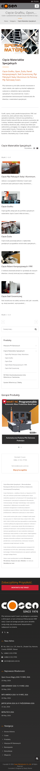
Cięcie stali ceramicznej (11, 296)
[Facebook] (2, 632)
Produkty (7, 739)
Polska (36, 1)
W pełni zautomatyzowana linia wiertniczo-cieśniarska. (14, 376)
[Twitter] (5, 632)
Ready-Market (28, 768)
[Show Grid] (34, 148)
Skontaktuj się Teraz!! (20, 587)
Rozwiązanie (8, 747)
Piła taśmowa (27, 558)
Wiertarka (23, 560)
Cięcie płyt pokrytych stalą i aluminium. (18, 176)
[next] (36, 322)
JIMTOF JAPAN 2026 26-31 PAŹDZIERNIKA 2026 (17, 703)
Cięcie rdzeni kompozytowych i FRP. (17, 266)
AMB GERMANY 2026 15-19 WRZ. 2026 (15, 686)
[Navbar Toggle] (37, 6)
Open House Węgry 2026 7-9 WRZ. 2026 (15, 677)
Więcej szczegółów (20, 470)
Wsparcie (7, 755)
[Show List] (37, 148)
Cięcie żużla (6, 236)
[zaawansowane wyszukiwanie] (37, 759)
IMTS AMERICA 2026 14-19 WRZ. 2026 (14, 695)
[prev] (3, 322)
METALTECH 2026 (7, 712)
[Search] (35, 329)
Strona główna (9, 731)
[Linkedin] (7, 632)
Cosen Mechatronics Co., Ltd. (22, 764)
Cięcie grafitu (7, 206)
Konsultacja (8, 751)
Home (6, 21)
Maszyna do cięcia (15, 560)
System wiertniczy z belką (12, 382)
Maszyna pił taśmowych (11, 345)
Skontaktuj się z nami (8, 563)
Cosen (6, 735)
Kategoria (13, 21)
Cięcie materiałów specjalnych (27, 21)
